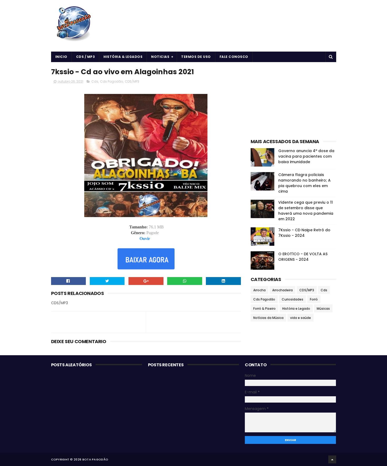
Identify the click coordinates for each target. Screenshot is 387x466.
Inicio (61, 56)
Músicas (323, 308)
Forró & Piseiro (264, 308)
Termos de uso (196, 56)
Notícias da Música (268, 317)
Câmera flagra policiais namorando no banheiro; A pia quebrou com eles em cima (304, 183)
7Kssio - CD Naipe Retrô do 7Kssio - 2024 (304, 232)
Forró (314, 299)
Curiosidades (292, 299)
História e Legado (296, 308)
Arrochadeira (282, 290)
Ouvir (145, 238)
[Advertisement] (293, 99)
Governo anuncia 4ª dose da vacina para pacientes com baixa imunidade (306, 156)
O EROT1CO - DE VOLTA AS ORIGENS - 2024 (303, 256)
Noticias (160, 56)
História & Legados (122, 56)
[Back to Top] (332, 459)
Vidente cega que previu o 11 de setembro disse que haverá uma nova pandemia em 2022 (305, 211)
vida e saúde (300, 317)
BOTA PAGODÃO (95, 459)
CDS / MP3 (85, 56)
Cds (94, 81)
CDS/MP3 (132, 81)
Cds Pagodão (111, 81)
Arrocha (259, 290)
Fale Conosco (234, 56)
